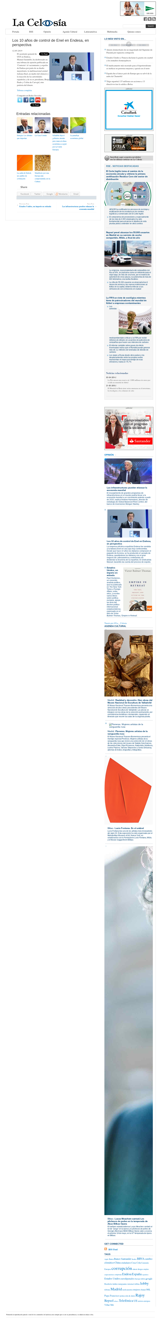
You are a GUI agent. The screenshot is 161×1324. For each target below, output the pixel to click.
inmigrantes (122, 1284)
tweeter (150, 19)
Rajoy (140, 1295)
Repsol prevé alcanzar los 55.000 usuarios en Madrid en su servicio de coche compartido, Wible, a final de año (128, 235)
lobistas (107, 1289)
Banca (111, 1259)
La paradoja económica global (76, 136)
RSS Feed (113, 1249)
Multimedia (112, 31)
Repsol (109, 1300)
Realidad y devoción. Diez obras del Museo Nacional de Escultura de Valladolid (130, 701)
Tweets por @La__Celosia (115, 623)
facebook (145, 19)
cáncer (135, 1269)
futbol (143, 1279)
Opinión (47, 31)
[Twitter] (19, 99)
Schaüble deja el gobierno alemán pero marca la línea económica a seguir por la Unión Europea (60, 142)
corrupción (121, 1268)
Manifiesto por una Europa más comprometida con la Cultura (42, 177)
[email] (37, 99)
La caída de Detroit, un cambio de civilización (24, 176)
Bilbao (110, 828)
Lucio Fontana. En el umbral (129, 828)
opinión (109, 455)
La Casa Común (41, 135)
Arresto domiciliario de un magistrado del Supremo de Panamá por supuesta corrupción (129, 51)
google (149, 1278)
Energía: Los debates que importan (24, 136)
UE (135, 1301)
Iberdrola (108, 1283)
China (118, 1262)
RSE (31, 31)
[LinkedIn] (31, 99)
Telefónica (126, 1300)
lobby (144, 1283)
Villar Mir (109, 1304)
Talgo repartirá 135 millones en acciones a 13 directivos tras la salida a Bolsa (125, 83)
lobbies (137, 1284)
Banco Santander (122, 1259)
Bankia (134, 1259)
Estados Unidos (112, 1278)
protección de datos (127, 1295)
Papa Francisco (111, 1295)
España (137, 1274)
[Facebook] (25, 99)
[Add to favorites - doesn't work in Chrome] (43, 99)
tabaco (116, 1301)
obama (143, 1289)
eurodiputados (127, 1278)
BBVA (140, 1259)
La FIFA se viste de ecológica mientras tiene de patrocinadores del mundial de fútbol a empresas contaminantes (126, 300)
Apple (106, 1259)
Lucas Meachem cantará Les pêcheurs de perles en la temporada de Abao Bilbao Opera (128, 1221)
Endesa (126, 1274)
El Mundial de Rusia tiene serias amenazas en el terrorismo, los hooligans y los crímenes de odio (129, 389)
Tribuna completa (24, 90)
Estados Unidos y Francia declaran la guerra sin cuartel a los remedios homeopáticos (129, 59)
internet (130, 1283)
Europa (137, 1279)
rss (154, 19)
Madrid (111, 700)
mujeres (136, 1289)
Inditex (115, 1284)
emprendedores (109, 1274)
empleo (146, 1269)
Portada (15, 31)
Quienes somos (134, 31)
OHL (148, 1289)
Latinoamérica (90, 31)
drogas (140, 1269)
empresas (118, 1274)
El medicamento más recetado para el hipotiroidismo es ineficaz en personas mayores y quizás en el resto (128, 67)
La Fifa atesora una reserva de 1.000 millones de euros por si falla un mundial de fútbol (129, 381)
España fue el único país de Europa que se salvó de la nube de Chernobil (129, 75)
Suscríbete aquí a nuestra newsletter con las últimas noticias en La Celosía (126, 158)
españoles (145, 1274)
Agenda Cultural (70, 31)
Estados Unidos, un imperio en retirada (112, 571)
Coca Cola (136, 1262)
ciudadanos (126, 1262)
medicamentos (127, 1289)
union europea (144, 1301)
